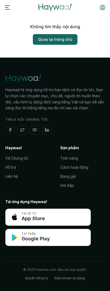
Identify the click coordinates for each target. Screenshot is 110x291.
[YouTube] (35, 130)
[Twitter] (22, 130)
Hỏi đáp (67, 185)
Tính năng (69, 158)
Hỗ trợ (10, 167)
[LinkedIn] (47, 130)
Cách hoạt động (74, 167)
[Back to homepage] (55, 7)
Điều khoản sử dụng (69, 278)
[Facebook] (10, 130)
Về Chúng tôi (16, 158)
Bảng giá (68, 176)
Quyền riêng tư (36, 278)
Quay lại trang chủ (55, 39)
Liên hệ (11, 176)
